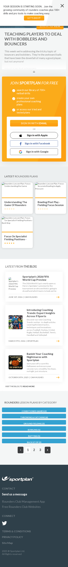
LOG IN (50, 26)
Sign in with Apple (37, 135)
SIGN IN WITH (34, 123)
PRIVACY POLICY (12, 536)
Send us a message (14, 494)
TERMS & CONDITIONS (16, 531)
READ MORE (29, 386)
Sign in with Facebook (37, 143)
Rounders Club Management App (23, 501)
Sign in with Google (37, 151)
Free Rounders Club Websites (21, 506)
